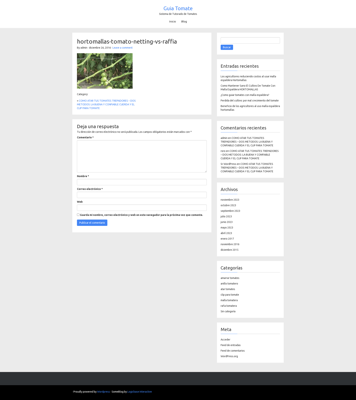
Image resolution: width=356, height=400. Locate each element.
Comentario (85, 137)
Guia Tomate (178, 8)
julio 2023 (226, 216)
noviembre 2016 (230, 244)
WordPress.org (229, 356)
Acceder (225, 339)
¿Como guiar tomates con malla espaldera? (245, 94)
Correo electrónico (90, 188)
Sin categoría (228, 311)
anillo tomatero (229, 283)
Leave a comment (123, 47)
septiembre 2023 (230, 210)
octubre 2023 (228, 205)
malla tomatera (229, 300)
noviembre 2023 (230, 199)
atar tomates (228, 289)
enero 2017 (227, 238)
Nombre (83, 176)
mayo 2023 (227, 227)
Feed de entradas (231, 345)
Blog (184, 21)
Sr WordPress (228, 163)
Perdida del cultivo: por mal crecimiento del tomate (250, 100)
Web (80, 201)
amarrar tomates (230, 277)
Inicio (172, 21)
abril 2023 (226, 233)
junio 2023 (227, 221)
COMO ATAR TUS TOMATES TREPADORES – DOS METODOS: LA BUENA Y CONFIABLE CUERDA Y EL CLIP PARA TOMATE (106, 104)
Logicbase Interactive (139, 391)
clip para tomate (230, 294)
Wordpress (103, 391)
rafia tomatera (229, 305)
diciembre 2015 (229, 249)
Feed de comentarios (233, 350)
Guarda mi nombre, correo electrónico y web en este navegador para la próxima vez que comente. (141, 214)
